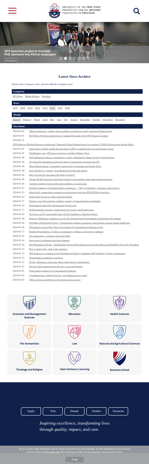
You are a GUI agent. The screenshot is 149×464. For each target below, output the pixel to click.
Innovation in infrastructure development (49, 240)
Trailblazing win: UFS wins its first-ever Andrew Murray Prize (59, 153)
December (120, 119)
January (16, 119)
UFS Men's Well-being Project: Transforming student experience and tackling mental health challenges (79, 223)
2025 (60, 108)
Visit (52, 411)
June (59, 119)
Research (46, 96)
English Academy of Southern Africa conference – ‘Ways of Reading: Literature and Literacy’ (74, 188)
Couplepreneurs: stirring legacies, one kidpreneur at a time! (58, 275)
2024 (52, 108)
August (73, 119)
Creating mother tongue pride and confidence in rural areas (58, 183)
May (52, 119)
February (27, 119)
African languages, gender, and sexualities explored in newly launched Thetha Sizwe (70, 131)
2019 (15, 108)
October (96, 119)
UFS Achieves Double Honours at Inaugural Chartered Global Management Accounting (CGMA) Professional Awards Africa (73, 144)
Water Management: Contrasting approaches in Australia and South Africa (65, 166)
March (37, 119)
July (66, 119)
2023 (45, 108)
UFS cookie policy (52, 452)
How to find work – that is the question (48, 249)
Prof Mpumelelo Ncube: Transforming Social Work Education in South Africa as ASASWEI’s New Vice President (84, 244)
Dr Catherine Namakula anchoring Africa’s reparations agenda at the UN (64, 162)
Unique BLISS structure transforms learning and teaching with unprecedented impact (70, 179)
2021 (30, 108)
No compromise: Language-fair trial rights (49, 236)
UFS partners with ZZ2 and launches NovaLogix (52, 205)
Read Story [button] (11, 60)
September (85, 119)
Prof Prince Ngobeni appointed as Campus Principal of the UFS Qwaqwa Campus (68, 135)
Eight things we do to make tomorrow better (50, 196)
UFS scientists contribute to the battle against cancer (54, 279)
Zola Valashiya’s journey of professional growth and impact (58, 170)
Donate (74, 411)
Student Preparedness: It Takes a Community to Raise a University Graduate (66, 231)
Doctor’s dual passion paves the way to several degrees (55, 266)
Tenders (96, 411)
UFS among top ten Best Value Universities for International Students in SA (66, 227)
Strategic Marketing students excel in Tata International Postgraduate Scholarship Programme (75, 218)
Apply (31, 411)
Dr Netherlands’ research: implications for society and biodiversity (61, 209)
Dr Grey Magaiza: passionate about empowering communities (59, 262)
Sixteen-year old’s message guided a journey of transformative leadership (65, 201)
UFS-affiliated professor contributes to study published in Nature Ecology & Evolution (71, 157)
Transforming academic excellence (46, 257)
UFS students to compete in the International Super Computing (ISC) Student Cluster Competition (77, 253)
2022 (37, 108)
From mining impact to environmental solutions (52, 271)
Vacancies (118, 411)
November (108, 119)
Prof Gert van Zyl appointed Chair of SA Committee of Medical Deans (63, 214)
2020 (22, 108)
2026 (67, 108)
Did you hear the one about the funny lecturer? (52, 175)
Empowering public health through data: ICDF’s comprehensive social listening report (71, 148)
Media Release (32, 96)
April (45, 119)
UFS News (18, 96)
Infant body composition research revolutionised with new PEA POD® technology (69, 192)
